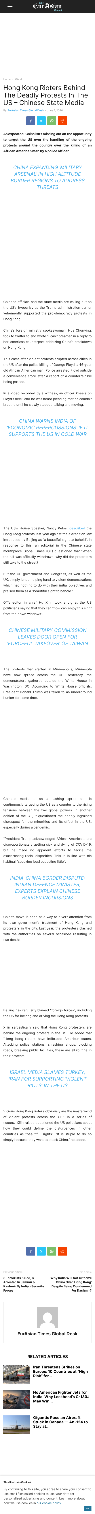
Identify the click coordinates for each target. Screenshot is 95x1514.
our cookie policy (49, 1503)
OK (87, 1508)
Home (7, 79)
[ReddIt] (62, 120)
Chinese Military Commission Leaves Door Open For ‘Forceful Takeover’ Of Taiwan (47, 636)
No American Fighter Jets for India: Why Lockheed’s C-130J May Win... (61, 1396)
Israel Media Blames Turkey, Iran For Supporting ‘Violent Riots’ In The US (47, 1078)
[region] (47, 47)
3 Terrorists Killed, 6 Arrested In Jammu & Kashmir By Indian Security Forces (23, 1284)
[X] (41, 120)
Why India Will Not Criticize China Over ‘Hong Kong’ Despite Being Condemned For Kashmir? (71, 1284)
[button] (10, 6)
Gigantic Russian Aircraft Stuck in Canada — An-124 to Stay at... (60, 1422)
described (77, 528)
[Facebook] (30, 120)
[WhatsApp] (51, 120)
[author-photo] (47, 1328)
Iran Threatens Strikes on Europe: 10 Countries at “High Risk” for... (60, 1371)
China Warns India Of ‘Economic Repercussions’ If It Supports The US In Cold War (47, 427)
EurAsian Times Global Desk (26, 110)
